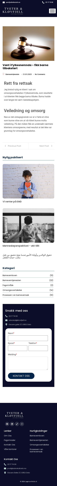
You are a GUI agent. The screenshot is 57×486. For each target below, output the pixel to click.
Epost (11, 343)
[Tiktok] (17, 424)
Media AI (34, 481)
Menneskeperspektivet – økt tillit (21, 246)
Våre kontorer (10, 449)
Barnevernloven (37, 435)
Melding (12, 354)
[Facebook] (7, 424)
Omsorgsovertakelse (39, 444)
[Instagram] (22, 424)
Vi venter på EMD (12, 201)
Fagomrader (9, 440)
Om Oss (8, 435)
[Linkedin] (12, 424)
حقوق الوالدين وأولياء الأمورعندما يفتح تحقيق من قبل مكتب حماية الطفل (27, 256)
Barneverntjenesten (12, 74)
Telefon (32, 343)
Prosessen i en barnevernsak (36, 450)
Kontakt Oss (9, 444)
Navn (11, 333)
